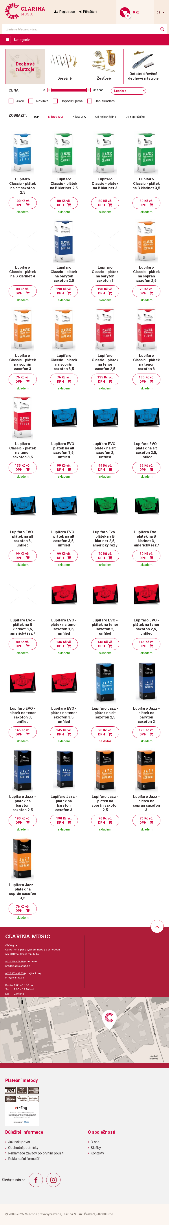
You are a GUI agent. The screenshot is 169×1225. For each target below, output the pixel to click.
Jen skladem (105, 101)
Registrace (67, 12)
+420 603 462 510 (15, 973)
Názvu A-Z (55, 116)
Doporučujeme (72, 101)
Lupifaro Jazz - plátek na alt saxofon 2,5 (105, 712)
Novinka (42, 101)
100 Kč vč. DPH (22, 203)
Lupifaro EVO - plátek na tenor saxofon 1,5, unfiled (64, 627)
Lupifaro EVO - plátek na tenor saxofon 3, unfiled (22, 715)
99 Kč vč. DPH (64, 468)
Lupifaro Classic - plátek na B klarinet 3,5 (146, 183)
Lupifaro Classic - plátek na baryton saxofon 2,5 (64, 274)
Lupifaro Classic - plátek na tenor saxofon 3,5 (22, 450)
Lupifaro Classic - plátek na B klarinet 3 (105, 183)
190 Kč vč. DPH (64, 291)
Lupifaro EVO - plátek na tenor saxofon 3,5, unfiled (64, 715)
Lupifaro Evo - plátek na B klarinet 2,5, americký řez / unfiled (105, 541)
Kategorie (22, 39)
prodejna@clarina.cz (17, 966)
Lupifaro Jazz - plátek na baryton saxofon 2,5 (22, 803)
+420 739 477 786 (15, 961)
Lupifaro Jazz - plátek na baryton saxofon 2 (146, 715)
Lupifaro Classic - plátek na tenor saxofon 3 (146, 362)
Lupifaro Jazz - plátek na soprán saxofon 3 (146, 803)
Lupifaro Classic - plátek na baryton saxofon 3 (105, 274)
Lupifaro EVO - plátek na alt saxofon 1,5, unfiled (64, 450)
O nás (95, 1142)
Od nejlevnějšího (105, 116)
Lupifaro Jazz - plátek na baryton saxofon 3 (64, 803)
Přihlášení (90, 12)
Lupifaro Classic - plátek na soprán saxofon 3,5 (64, 362)
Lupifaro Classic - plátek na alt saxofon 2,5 (22, 186)
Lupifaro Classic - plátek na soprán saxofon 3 (22, 362)
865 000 (98, 90)
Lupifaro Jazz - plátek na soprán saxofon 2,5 (105, 803)
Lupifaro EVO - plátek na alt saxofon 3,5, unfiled (64, 538)
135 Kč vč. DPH (105, 379)
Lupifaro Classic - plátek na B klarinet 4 (22, 271)
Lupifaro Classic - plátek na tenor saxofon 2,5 (105, 362)
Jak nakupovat (19, 1142)
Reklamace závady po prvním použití (36, 1153)
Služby (96, 1148)
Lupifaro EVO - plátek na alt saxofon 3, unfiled (22, 538)
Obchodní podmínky (23, 1148)
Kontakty (97, 1153)
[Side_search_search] (162, 29)
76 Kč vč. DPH (146, 291)
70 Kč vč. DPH (105, 556)
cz (159, 12)
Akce (20, 101)
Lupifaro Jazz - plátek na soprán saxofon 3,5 (22, 891)
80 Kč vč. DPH (64, 203)
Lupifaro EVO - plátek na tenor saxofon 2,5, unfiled (146, 627)
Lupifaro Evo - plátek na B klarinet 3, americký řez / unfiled (146, 541)
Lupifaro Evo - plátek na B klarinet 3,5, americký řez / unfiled (22, 629)
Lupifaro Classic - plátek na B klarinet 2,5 (64, 183)
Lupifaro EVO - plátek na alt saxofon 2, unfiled (105, 450)
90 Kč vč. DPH (105, 732)
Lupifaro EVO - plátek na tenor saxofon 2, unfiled (105, 627)
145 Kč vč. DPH (64, 644)
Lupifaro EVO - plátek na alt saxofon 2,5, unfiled (146, 450)
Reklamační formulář (23, 1159)
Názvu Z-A (79, 116)
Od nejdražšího (135, 116)
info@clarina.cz (14, 977)
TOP (36, 116)
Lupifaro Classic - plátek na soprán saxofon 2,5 (146, 274)
